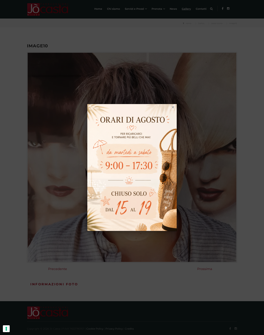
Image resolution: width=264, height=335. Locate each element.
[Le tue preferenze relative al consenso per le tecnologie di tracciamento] (6, 328)
